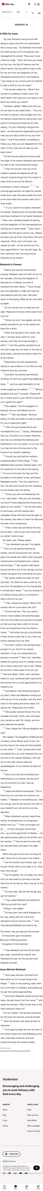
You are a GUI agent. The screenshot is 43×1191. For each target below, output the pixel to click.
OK (36, 1168)
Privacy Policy (26, 1170)
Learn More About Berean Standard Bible (15, 1051)
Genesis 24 (6, 12)
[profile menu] (36, 4)
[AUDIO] (33, 13)
